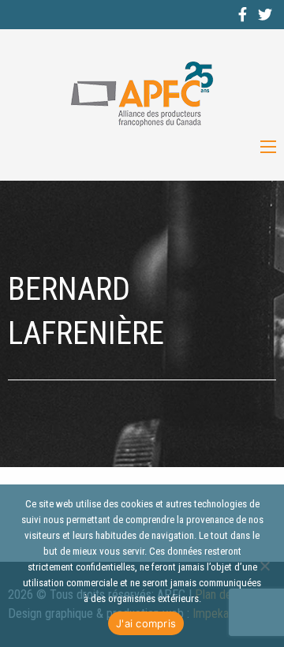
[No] (264, 566)
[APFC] (142, 94)
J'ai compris (146, 623)
